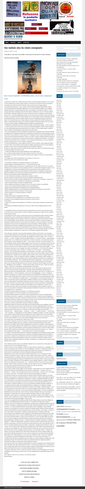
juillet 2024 (59, 143)
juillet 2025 (59, 122)
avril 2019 (59, 250)
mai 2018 (59, 269)
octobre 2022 (60, 178)
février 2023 (59, 172)
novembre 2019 (60, 238)
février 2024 (59, 151)
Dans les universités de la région (64, 62)
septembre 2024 (60, 139)
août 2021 (59, 202)
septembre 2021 (60, 201)
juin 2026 (59, 103)
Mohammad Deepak (61, 64)
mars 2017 (59, 293)
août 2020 (59, 223)
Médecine (63, 420)
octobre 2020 (60, 219)
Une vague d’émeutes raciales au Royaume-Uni (68, 72)
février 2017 (59, 294)
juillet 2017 (59, 286)
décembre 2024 (60, 134)
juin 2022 (59, 185)
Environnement (63, 417)
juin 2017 (59, 288)
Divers (73, 411)
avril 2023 (59, 168)
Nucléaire (69, 420)
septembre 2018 (60, 262)
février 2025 (59, 131)
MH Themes (20, 487)
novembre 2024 (60, 136)
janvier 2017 (59, 296)
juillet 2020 (59, 224)
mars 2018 (59, 272)
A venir (58, 411)
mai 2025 (59, 125)
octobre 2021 (60, 199)
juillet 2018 (59, 265)
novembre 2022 (60, 177)
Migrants (59, 420)
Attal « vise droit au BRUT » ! (63, 84)
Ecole (79, 411)
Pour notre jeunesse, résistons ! (64, 58)
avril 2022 (59, 189)
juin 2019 (59, 247)
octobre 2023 (60, 158)
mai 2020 (59, 228)
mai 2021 (59, 207)
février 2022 (59, 192)
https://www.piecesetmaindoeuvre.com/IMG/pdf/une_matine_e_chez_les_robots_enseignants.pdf (28, 95)
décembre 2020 (60, 216)
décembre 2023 (60, 154)
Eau (76, 411)
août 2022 (59, 182)
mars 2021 (59, 211)
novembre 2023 (60, 156)
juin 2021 (59, 206)
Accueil (6, 42)
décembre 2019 (60, 236)
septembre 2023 (60, 160)
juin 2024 (59, 144)
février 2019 (59, 253)
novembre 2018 (60, 259)
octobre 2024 (60, 137)
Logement (71, 417)
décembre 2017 (60, 277)
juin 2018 (59, 267)
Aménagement (62, 409)
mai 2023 (59, 166)
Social (69, 422)
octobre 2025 (60, 117)
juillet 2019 (59, 245)
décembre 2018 (60, 257)
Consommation (69, 411)
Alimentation (68, 406)
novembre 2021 (60, 197)
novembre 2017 (60, 279)
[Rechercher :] (68, 48)
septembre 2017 (60, 282)
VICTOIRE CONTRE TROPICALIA (65, 81)
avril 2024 (59, 148)
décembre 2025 (60, 113)
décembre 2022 (60, 175)
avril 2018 (59, 271)
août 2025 (59, 120)
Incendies (59, 79)
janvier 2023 (59, 173)
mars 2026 (59, 108)
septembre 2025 (60, 119)
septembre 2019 (60, 241)
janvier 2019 (59, 255)
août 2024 (59, 141)
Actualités (13, 42)
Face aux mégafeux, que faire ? (64, 82)
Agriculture (60, 406)
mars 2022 (59, 190)
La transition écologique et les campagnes (67, 88)
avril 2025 (59, 127)
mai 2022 (59, 187)
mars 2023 (59, 170)
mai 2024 (59, 146)
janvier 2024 (59, 153)
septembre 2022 (60, 180)
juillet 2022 (59, 183)
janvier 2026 (59, 112)
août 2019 (59, 243)
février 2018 (59, 274)
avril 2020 (59, 230)
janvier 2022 (59, 194)
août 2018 (59, 264)
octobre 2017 (60, 281)
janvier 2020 (59, 235)
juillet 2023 (59, 163)
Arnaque (71, 409)
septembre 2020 (60, 221)
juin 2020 (59, 226)
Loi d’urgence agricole (62, 60)
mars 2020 (59, 231)
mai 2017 (59, 289)
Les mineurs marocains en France (65, 91)
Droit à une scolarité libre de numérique (66, 76)
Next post (34, 481)
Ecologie (60, 414)
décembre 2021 (60, 195)
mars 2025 (59, 129)
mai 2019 (59, 248)
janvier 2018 (59, 276)
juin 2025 (59, 124)
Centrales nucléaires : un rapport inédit (66, 69)
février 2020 (59, 233)
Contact (19, 42)
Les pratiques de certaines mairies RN (66, 86)
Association (77, 409)
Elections (65, 414)
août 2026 (59, 100)
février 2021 (59, 212)
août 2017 (59, 284)
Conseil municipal (63, 411)
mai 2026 (59, 105)
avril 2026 (59, 107)
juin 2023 (59, 165)
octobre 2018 (60, 260)
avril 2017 (59, 291)
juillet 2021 (59, 204)
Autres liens (26, 42)
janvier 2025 (59, 132)
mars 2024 (59, 149)
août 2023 (59, 161)
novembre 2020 (60, 218)
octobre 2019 (60, 240)
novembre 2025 (60, 115)
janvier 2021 (59, 214)
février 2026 (59, 110)
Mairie (75, 417)
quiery (10, 51)
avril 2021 (59, 209)
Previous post (25, 481)
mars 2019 (59, 252)
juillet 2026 (59, 102)
